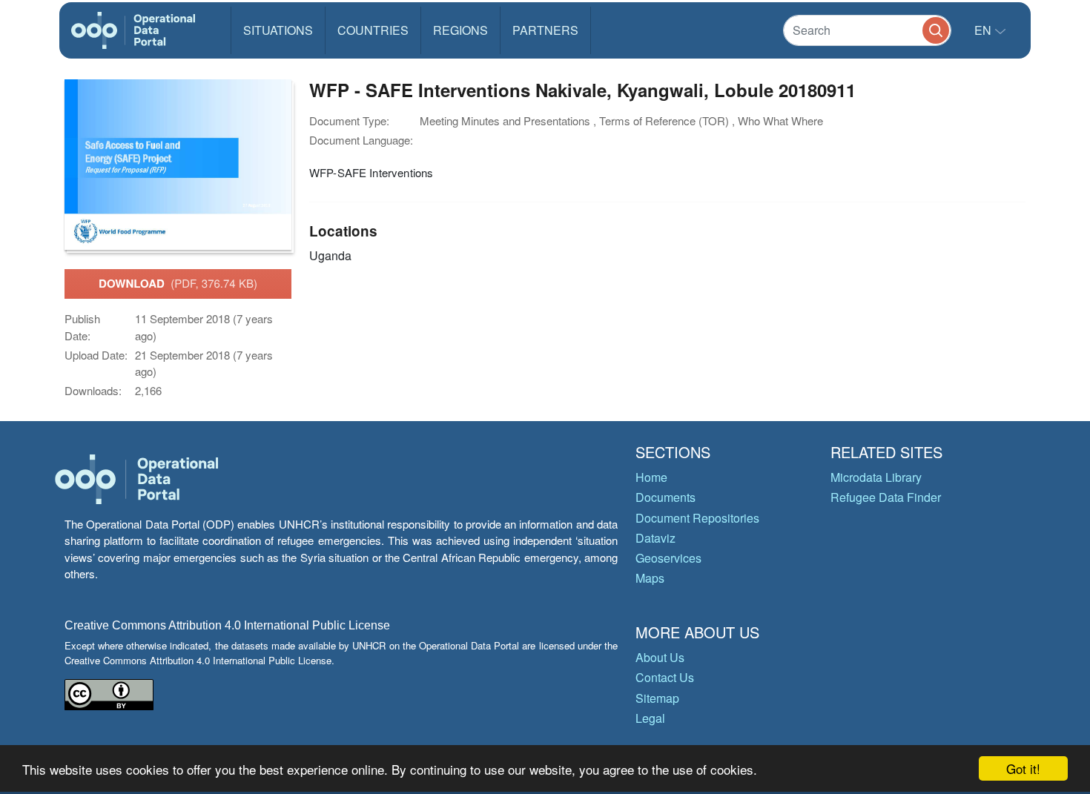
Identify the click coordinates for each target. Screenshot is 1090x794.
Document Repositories (697, 517)
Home (651, 477)
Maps (649, 577)
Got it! (1023, 768)
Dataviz (655, 537)
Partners (545, 30)
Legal (650, 718)
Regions (460, 30)
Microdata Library (876, 477)
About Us (659, 657)
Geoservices (668, 557)
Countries (373, 30)
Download (178, 283)
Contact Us (664, 677)
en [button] (984, 30)
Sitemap (657, 698)
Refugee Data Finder (885, 497)
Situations (278, 30)
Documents (665, 497)
